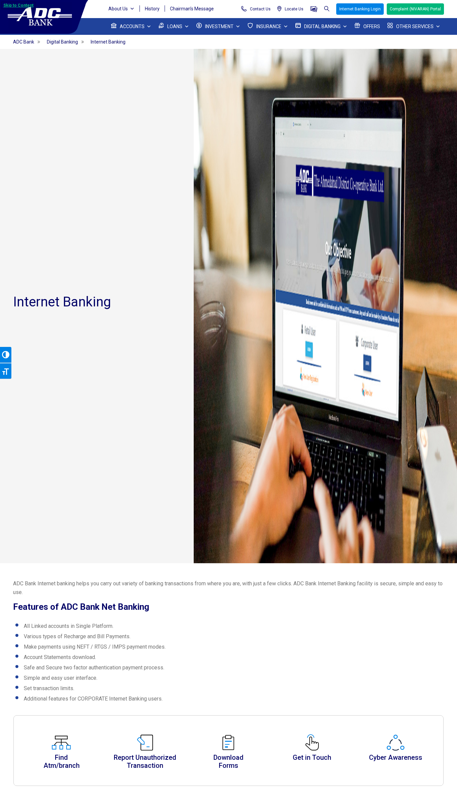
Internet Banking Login (360, 9)
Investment (219, 26)
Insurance (268, 26)
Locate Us (294, 9)
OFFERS (371, 26)
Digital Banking (322, 26)
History (152, 8)
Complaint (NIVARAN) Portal (415, 9)
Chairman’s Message (192, 8)
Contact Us (260, 9)
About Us (118, 8)
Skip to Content (18, 5)
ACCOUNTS (132, 26)
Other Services (415, 26)
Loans (174, 26)
